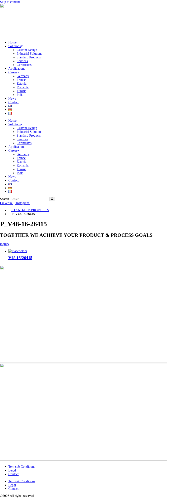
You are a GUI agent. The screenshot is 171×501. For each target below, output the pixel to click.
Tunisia (21, 91)
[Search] (52, 199)
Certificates (24, 65)
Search (4, 199)
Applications (16, 68)
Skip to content (10, 2)
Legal (12, 470)
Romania (23, 87)
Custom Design (27, 50)
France (21, 79)
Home (12, 42)
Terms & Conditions (21, 466)
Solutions (14, 46)
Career (12, 72)
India (20, 94)
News (12, 98)
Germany (23, 76)
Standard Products (29, 57)
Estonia (21, 83)
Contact (13, 102)
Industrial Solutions (29, 53)
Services (22, 61)
